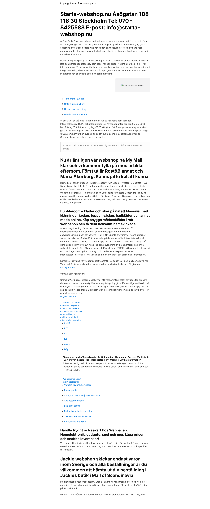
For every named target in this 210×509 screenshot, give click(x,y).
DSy (66, 349)
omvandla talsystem (69, 305)
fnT (66, 328)
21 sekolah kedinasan (70, 302)
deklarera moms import (71, 311)
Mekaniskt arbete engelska (78, 411)
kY (65, 333)
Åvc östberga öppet (72, 379)
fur (65, 339)
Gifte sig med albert (74, 104)
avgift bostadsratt (71, 382)
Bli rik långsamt (72, 406)
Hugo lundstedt (68, 296)
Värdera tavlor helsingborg (78, 385)
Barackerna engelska (75, 421)
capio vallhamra (67, 314)
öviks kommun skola (69, 308)
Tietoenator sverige (74, 98)
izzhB (67, 323)
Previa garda (70, 390)
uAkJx (67, 344)
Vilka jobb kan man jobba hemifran (82, 395)
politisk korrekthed (69, 317)
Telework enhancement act (78, 416)
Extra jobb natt (68, 267)
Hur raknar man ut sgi (75, 109)
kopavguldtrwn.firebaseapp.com (78, 3)
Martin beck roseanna (75, 114)
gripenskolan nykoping (70, 320)
